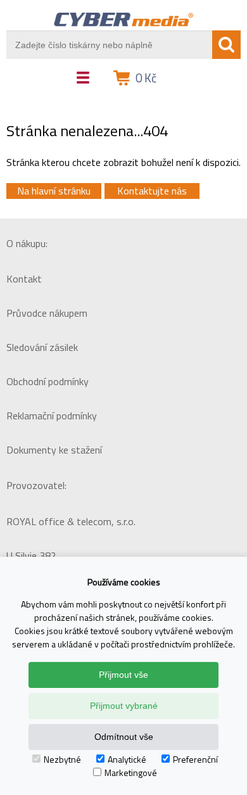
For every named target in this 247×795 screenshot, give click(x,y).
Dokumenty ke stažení (54, 449)
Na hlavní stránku (54, 190)
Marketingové (130, 772)
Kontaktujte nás (152, 190)
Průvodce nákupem (46, 313)
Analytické (127, 759)
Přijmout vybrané (124, 706)
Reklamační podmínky (51, 415)
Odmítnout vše (123, 737)
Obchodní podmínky (47, 381)
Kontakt (24, 278)
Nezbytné (62, 759)
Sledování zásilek (42, 347)
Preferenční (195, 759)
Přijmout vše (123, 675)
